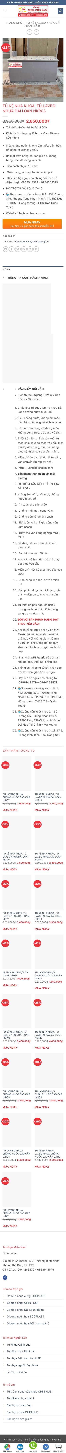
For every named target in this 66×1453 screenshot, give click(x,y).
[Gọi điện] (33, 1446)
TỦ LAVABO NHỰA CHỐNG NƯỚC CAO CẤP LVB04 (16, 1153)
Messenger (45, 1451)
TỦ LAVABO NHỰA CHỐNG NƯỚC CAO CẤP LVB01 (16, 1213)
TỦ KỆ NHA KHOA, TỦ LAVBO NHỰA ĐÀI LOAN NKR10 (48, 916)
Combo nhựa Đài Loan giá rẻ (25, 1309)
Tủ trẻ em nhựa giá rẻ (20, 1398)
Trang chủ (14, 22)
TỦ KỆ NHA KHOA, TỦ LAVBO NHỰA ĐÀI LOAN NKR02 (48, 856)
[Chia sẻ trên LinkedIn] (30, 249)
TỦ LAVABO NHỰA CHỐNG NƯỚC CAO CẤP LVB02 (48, 975)
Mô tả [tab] (6, 269)
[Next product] (29, 32)
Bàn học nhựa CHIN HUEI (23, 1412)
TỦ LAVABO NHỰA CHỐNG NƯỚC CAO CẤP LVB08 (48, 1094)
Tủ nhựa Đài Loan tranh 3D (24, 1358)
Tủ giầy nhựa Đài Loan (21, 1351)
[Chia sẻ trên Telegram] (36, 249)
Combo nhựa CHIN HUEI (22, 1302)
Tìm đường (7, 1451)
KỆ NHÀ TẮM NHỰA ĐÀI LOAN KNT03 (16, 974)
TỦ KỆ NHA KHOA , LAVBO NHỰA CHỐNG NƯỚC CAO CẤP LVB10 (47, 1153)
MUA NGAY (10, 810)
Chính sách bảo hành (16, 1439)
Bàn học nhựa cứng (19, 1405)
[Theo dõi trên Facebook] (5, 1277)
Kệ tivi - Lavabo (17, 1372)
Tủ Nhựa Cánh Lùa (18, 1344)
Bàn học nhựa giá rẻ (19, 1419)
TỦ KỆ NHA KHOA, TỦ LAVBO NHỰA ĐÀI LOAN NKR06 (16, 1035)
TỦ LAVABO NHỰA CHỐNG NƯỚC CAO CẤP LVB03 (16, 1094)
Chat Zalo (20, 1451)
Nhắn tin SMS (58, 1451)
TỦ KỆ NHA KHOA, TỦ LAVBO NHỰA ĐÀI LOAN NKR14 (48, 797)
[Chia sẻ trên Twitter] (18, 249)
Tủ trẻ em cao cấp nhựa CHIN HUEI (29, 1391)
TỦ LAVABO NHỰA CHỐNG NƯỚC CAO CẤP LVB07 (16, 797)
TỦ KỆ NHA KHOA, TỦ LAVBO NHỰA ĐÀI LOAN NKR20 (48, 1035)
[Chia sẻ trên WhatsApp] (5, 249)
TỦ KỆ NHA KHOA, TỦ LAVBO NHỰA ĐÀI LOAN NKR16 (16, 856)
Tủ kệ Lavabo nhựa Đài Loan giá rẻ (42, 24)
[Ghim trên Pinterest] (24, 249)
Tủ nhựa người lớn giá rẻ (22, 1365)
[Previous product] (36, 32)
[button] (5, 11)
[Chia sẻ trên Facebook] (12, 249)
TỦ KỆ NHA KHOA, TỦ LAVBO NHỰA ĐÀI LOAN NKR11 (16, 916)
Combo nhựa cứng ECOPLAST (26, 1296)
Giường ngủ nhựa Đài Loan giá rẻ (28, 1323)
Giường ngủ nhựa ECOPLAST (25, 1316)
